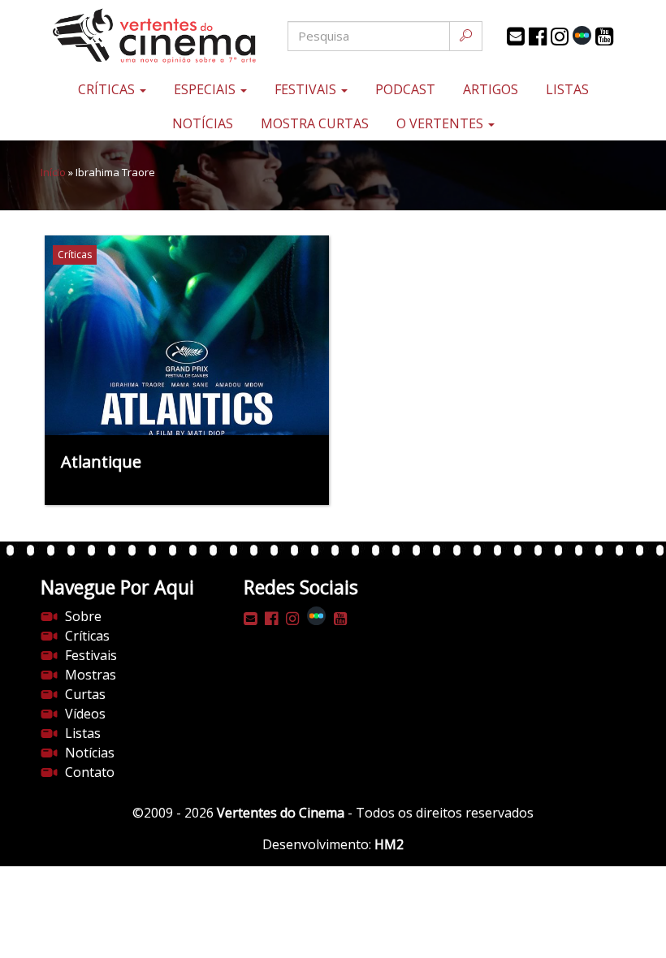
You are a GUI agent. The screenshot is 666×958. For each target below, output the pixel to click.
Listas (567, 89)
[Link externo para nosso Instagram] (560, 36)
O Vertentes (441, 123)
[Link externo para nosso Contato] (516, 36)
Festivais (307, 89)
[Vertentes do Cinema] (138, 36)
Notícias (202, 123)
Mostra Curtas (315, 123)
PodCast (405, 89)
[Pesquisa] (465, 36)
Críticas (108, 89)
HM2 (389, 844)
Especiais (206, 89)
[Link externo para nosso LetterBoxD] (582, 35)
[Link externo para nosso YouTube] (604, 36)
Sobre (83, 616)
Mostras (90, 675)
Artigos (490, 89)
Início (53, 172)
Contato (90, 772)
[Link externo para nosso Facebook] (538, 36)
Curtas (85, 694)
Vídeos (85, 714)
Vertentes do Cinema (280, 813)
